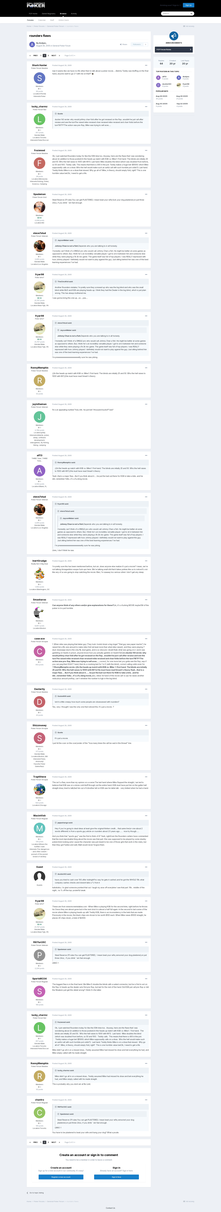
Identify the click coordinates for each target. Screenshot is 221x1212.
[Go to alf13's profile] (39, 470)
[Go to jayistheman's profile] (39, 417)
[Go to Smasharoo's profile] (39, 612)
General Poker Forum (61, 46)
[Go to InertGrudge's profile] (39, 573)
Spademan (39, 194)
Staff (52, 20)
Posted (62, 65)
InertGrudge (39, 560)
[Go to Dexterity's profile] (39, 702)
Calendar (42, 20)
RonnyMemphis (39, 367)
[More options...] (146, 65)
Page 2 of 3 (69, 55)
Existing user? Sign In (170, 5)
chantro (39, 1099)
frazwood (39, 150)
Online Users (64, 20)
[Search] (191, 14)
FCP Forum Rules (164, 49)
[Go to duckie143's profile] (158, 85)
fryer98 (39, 274)
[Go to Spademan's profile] (39, 207)
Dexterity (39, 689)
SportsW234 (39, 978)
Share (124, 44)
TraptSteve (39, 776)
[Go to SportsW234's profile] (39, 991)
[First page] (30, 55)
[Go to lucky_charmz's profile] (39, 119)
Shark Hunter (39, 65)
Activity (74, 14)
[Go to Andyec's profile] (32, 44)
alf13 (39, 455)
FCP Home (33, 14)
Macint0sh (39, 815)
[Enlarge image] (93, 74)
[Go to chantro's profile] (39, 1112)
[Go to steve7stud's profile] (39, 246)
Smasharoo (39, 599)
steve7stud (39, 233)
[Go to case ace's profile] (39, 651)
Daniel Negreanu (48, 14)
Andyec (42, 43)
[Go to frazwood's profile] (39, 163)
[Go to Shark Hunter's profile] (39, 78)
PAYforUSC (39, 942)
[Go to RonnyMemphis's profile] (39, 380)
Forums (30, 20)
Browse (63, 14)
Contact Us (110, 1208)
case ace (39, 638)
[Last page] (59, 55)
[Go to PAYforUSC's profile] (39, 955)
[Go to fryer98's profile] (39, 287)
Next (54, 55)
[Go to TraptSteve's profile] (39, 789)
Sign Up (189, 5)
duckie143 (166, 84)
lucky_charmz (39, 106)
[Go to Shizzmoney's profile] (39, 738)
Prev (35, 55)
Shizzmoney (40, 725)
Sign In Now (116, 1177)
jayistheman (39, 404)
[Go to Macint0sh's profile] (39, 828)
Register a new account (61, 1177)
